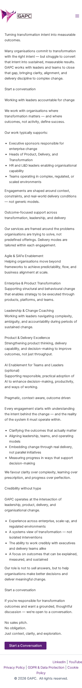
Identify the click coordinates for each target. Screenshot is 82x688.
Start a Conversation (25, 646)
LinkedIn (59, 662)
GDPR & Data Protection (45, 667)
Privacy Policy (14, 667)
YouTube (75, 662)
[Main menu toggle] (77, 16)
